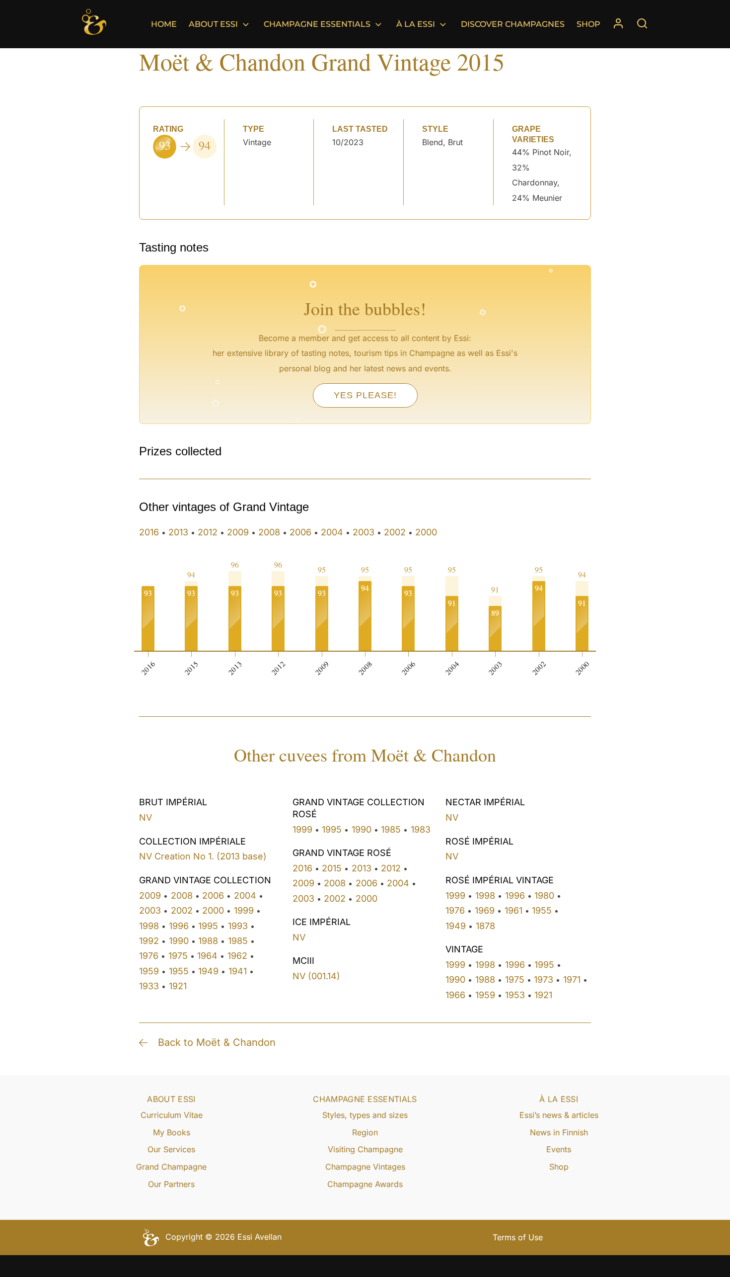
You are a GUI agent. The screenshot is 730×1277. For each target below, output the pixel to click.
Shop (588, 24)
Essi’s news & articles (558, 1115)
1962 (237, 955)
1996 (179, 926)
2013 (178, 532)
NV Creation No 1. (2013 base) (203, 856)
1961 (513, 910)
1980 (544, 895)
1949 (208, 971)
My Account (618, 24)
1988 (208, 941)
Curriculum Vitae (172, 1115)
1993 (238, 926)
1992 (149, 941)
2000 (426, 532)
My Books (171, 1132)
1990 (179, 941)
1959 (149, 971)
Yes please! (365, 395)
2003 (363, 532)
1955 (179, 971)
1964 (207, 955)
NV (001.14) (316, 976)
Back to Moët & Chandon (217, 1042)
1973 (543, 979)
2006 (300, 532)
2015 (332, 868)
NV (145, 817)
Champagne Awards (365, 1184)
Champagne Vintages (365, 1167)
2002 (395, 532)
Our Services (171, 1149)
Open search (642, 23)
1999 (244, 910)
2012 (208, 532)
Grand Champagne (171, 1167)
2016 (149, 532)
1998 (149, 926)
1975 (178, 955)
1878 (485, 926)
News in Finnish (559, 1132)
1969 (485, 910)
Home (164, 24)
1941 (237, 971)
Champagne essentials (317, 24)
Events (558, 1149)
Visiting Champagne (365, 1149)
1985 (238, 941)
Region (365, 1132)
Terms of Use (518, 1237)
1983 (421, 829)
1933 (149, 986)
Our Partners (171, 1184)
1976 (148, 955)
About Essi (213, 24)
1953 (515, 995)
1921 (178, 986)
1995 (208, 926)
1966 (455, 995)
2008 (269, 532)
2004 (332, 532)
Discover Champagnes (513, 24)
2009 (238, 532)
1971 (572, 979)
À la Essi (415, 24)
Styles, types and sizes (365, 1115)
